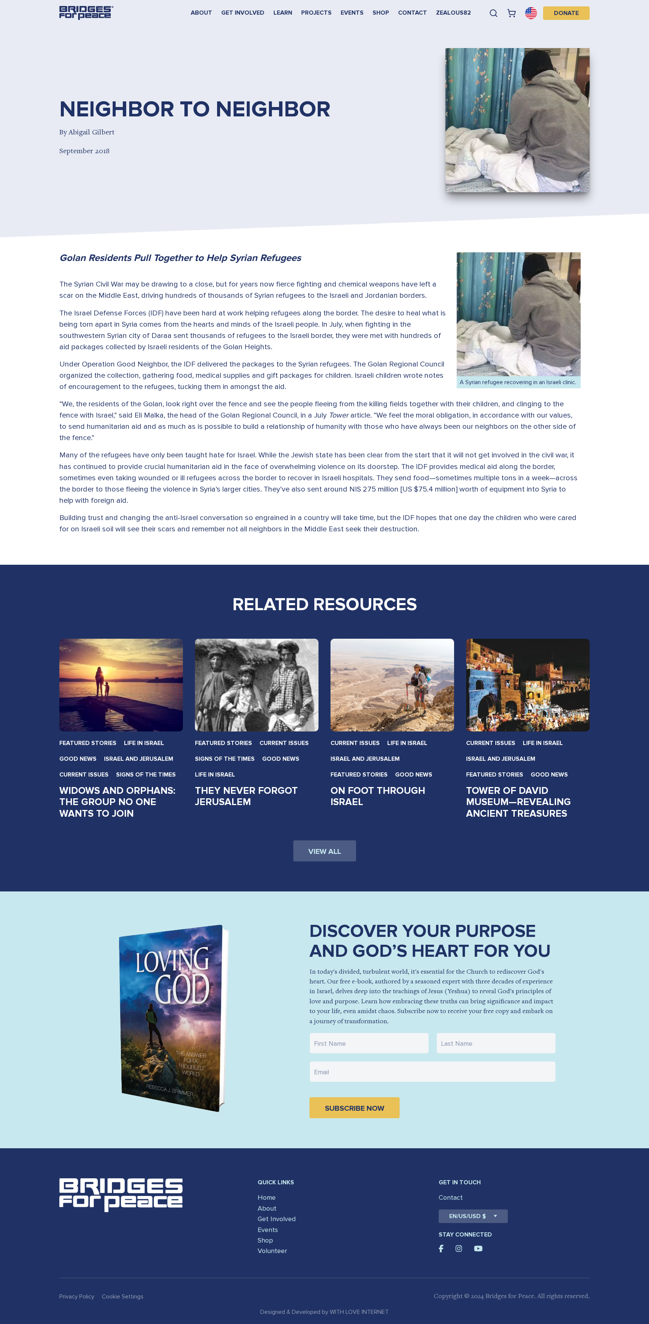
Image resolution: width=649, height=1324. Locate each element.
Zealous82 (453, 13)
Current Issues (84, 774)
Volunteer (272, 1251)
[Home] (86, 13)
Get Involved (242, 13)
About (201, 13)
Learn (282, 13)
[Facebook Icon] (441, 1248)
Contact (412, 13)
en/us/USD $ (467, 1216)
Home (267, 1197)
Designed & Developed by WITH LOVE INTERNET (324, 1312)
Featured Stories (87, 743)
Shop (381, 13)
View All (324, 851)
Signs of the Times (146, 774)
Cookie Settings (122, 1296)
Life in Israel (144, 743)
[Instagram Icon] (459, 1248)
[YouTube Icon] (478, 1248)
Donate (566, 13)
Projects (316, 13)
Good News (78, 759)
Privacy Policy (76, 1296)
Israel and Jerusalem (138, 759)
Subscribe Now (354, 1108)
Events (352, 13)
